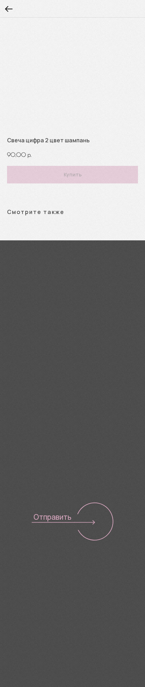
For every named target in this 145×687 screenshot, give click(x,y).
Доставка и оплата (34, 584)
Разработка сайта (29, 633)
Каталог (17, 562)
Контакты (19, 595)
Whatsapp (94, 320)
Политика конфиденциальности (46, 621)
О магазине (23, 573)
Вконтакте (25, 320)
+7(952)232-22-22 (34, 302)
